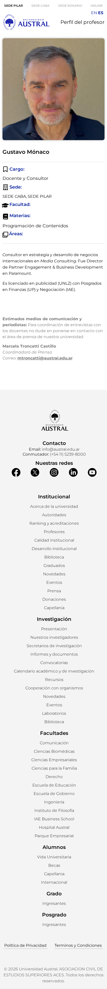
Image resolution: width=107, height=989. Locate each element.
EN (94, 12)
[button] (54, 515)
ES (100, 12)
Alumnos (54, 847)
